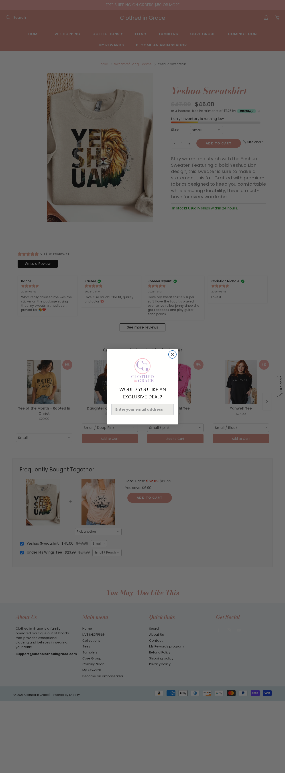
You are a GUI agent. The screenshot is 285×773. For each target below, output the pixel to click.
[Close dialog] (172, 354)
